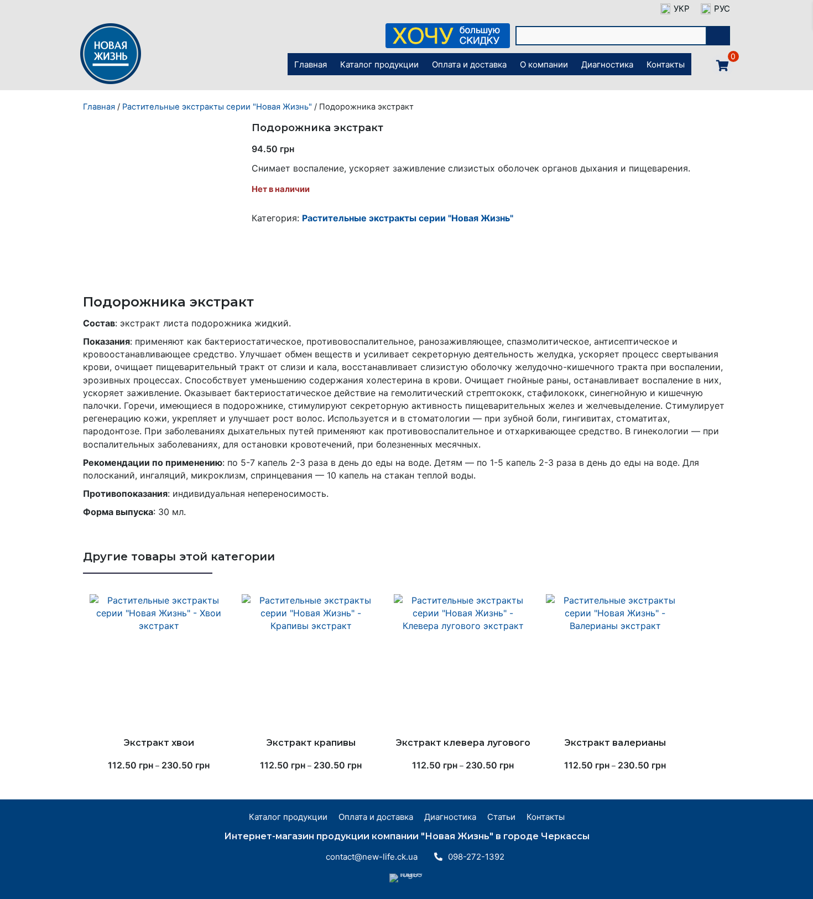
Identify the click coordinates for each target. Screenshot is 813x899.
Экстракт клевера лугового (463, 742)
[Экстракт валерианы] (615, 663)
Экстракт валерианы (615, 742)
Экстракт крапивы (311, 742)
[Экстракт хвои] (159, 663)
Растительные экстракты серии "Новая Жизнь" (217, 107)
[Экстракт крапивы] (311, 663)
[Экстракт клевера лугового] (463, 663)
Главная (99, 107)
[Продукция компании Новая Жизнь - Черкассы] (111, 83)
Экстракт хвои (159, 742)
